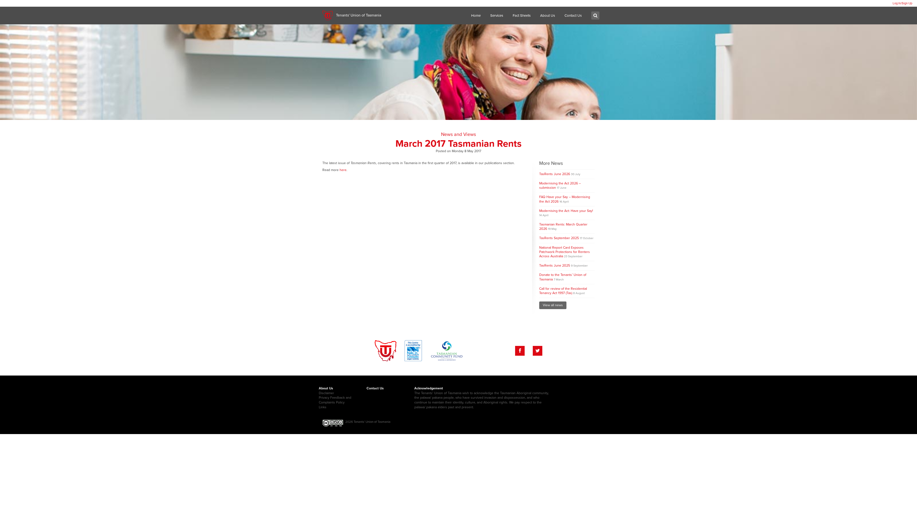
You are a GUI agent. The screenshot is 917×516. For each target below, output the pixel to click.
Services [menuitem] (496, 15)
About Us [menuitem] (547, 15)
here (343, 170)
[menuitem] (902, 3)
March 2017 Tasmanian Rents (458, 143)
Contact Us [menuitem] (573, 15)
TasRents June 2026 (559, 174)
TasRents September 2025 (566, 238)
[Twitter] (537, 351)
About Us (326, 388)
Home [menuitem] (476, 15)
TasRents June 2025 (563, 265)
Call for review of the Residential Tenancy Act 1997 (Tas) (563, 291)
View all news (553, 305)
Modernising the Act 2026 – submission (560, 185)
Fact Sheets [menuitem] (522, 15)
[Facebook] (520, 351)
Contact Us (375, 388)
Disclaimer (326, 393)
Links (322, 407)
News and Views (458, 134)
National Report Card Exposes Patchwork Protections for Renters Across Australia (564, 252)
